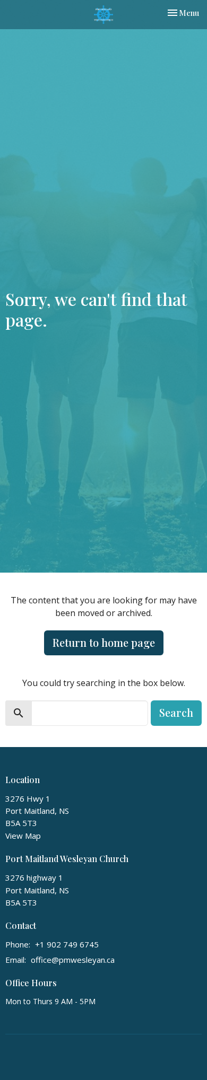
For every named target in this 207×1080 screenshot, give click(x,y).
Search (176, 712)
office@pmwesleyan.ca (73, 959)
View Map (23, 835)
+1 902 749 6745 (67, 944)
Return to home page (104, 642)
